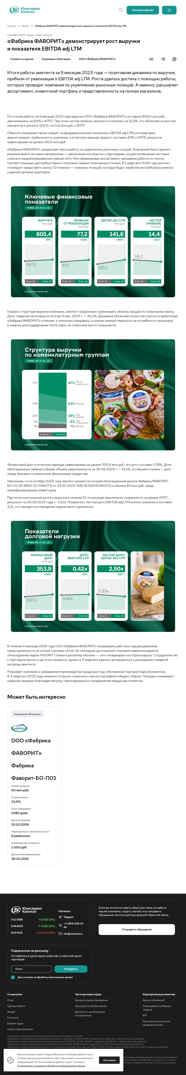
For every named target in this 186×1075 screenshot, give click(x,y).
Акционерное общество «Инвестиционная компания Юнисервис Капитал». (45, 1036)
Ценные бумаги (16, 1006)
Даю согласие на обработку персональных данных (45, 977)
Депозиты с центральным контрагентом (90, 1013)
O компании (14, 994)
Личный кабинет (143, 10)
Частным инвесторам (88, 994)
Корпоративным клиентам (159, 994)
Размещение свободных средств (157, 1007)
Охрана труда (15, 1023)
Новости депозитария (20, 1029)
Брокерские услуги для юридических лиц (156, 1022)
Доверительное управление (91, 1000)
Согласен (109, 1060)
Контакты (13, 1017)
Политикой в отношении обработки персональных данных (51, 1065)
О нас (10, 1000)
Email (18, 969)
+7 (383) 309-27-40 (74, 925)
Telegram (68, 917)
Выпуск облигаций (153, 1000)
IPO (145, 1015)
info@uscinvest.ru (73, 933)
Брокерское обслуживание (91, 1006)
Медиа (11, 1011)
